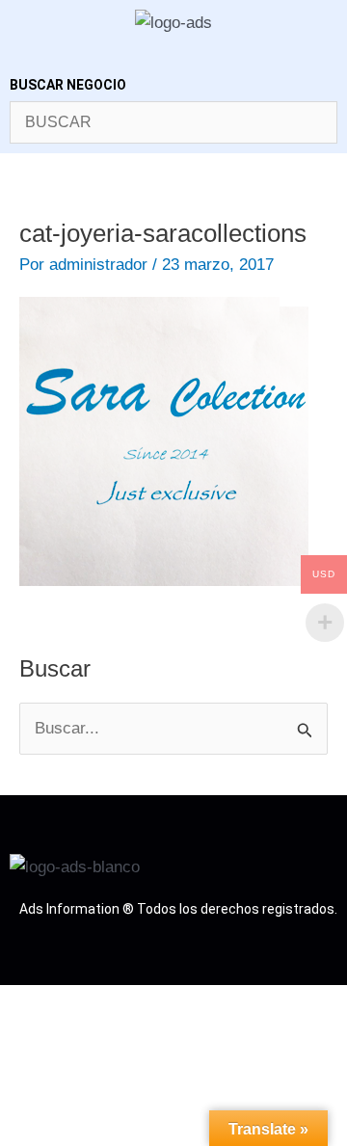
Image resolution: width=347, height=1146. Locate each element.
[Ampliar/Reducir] (23, 1003)
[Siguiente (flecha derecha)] (74, 1033)
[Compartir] (125, 1003)
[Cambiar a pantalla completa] (74, 1003)
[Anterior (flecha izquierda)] (23, 1033)
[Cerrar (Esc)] (176, 1003)
